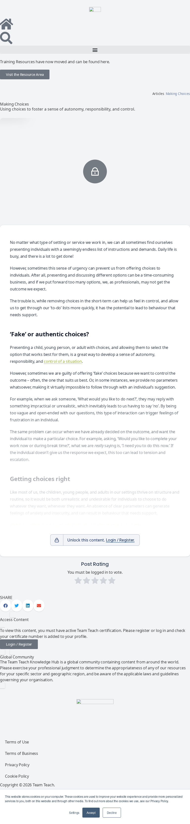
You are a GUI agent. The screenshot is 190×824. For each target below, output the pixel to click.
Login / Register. (120, 540)
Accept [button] (91, 812)
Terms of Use (17, 742)
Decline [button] (112, 812)
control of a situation (63, 361)
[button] (95, 50)
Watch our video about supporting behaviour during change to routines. (76, 525)
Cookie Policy (17, 776)
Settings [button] (74, 812)
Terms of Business (21, 753)
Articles (158, 93)
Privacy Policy (17, 764)
